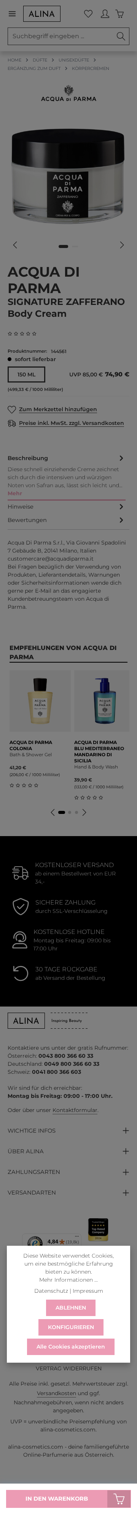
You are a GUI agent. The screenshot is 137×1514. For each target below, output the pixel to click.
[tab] (67, 476)
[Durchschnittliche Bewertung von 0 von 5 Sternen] (25, 334)
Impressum (88, 1290)
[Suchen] (121, 36)
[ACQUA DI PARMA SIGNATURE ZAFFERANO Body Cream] (68, 176)
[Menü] (15, 13)
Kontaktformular (75, 1110)
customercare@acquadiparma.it (51, 558)
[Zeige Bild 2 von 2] (75, 246)
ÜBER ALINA (26, 1151)
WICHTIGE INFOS (32, 1130)
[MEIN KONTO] (105, 13)
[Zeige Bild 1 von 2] (63, 246)
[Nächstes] (121, 245)
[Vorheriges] (16, 245)
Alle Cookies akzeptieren (71, 1346)
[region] (68, 185)
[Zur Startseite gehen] (42, 14)
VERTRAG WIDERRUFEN (69, 1368)
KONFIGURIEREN (71, 1327)
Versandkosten (56, 1393)
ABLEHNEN (71, 1307)
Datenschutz (51, 1290)
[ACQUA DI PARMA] (68, 93)
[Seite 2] (69, 812)
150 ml (26, 374)
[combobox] (60, 36)
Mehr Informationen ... (68, 1279)
